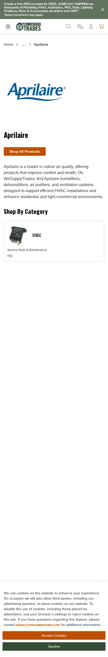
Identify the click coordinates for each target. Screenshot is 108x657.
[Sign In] (91, 26)
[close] (102, 9)
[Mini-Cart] (101, 26)
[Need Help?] (80, 26)
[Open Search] (68, 26)
